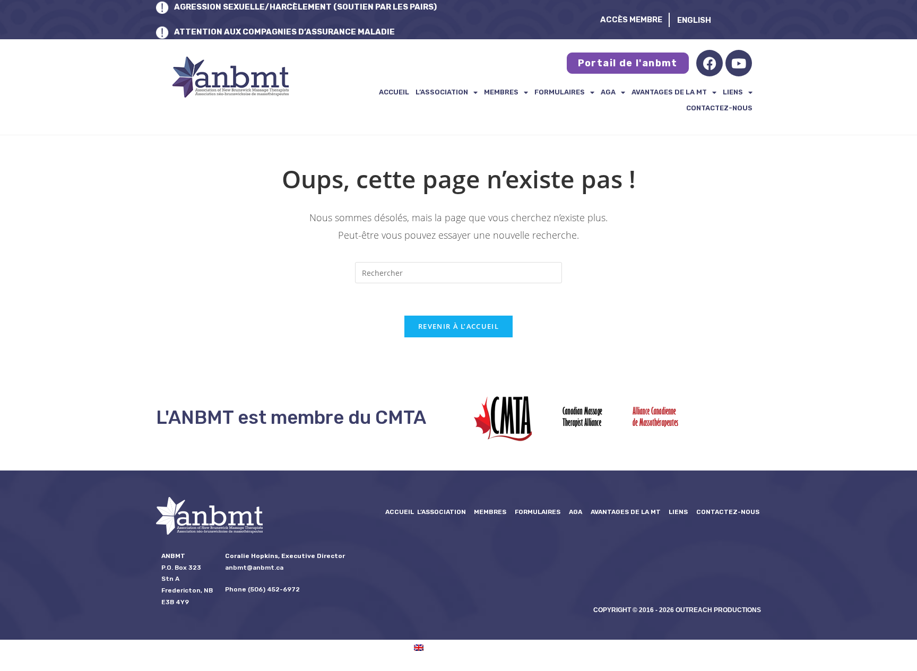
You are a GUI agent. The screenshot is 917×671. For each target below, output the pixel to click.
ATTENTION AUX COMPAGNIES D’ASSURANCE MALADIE (284, 32)
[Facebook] (709, 63)
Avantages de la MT (669, 92)
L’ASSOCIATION (442, 92)
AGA (608, 92)
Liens (733, 92)
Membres (501, 92)
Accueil (394, 92)
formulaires (559, 92)
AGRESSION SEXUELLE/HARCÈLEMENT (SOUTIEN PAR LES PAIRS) (305, 7)
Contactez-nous (719, 108)
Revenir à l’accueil (458, 326)
